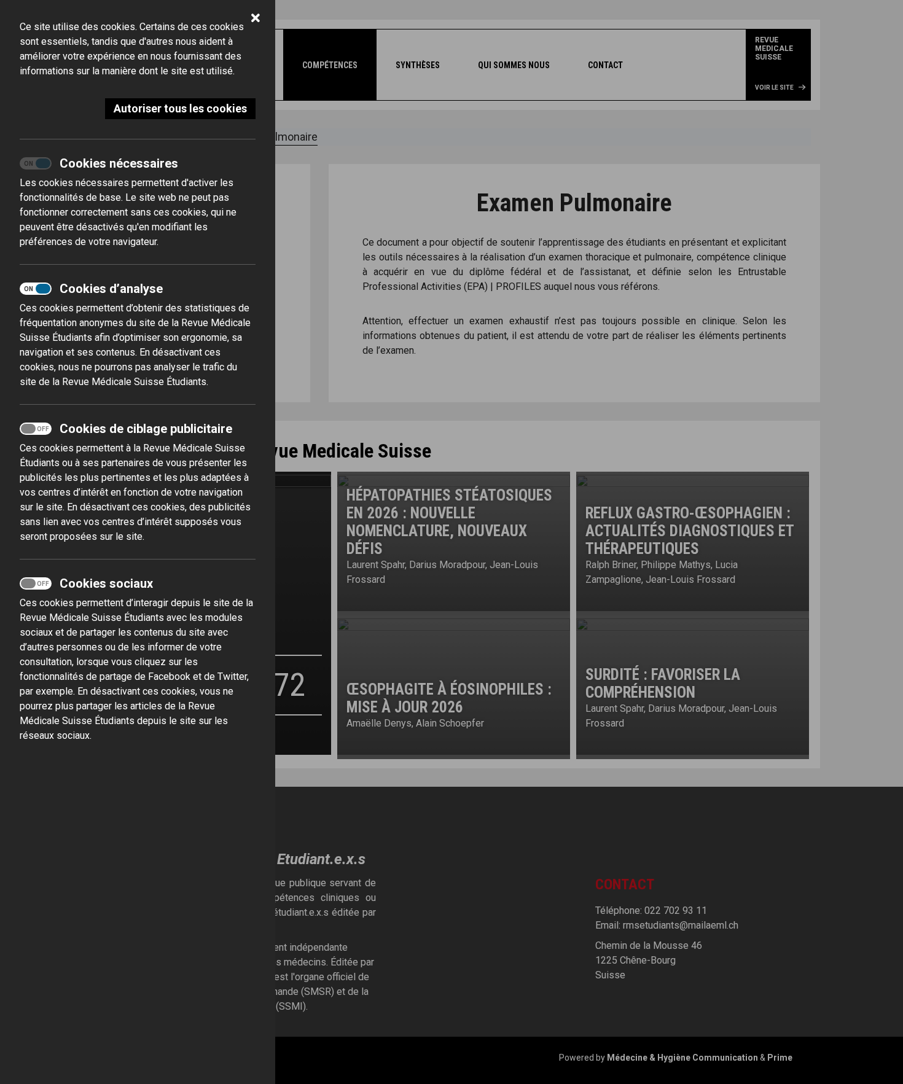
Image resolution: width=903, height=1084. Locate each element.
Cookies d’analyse (111, 288)
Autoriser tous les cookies (180, 108)
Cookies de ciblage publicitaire (146, 428)
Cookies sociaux (106, 583)
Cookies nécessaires (119, 163)
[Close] (255, 19)
